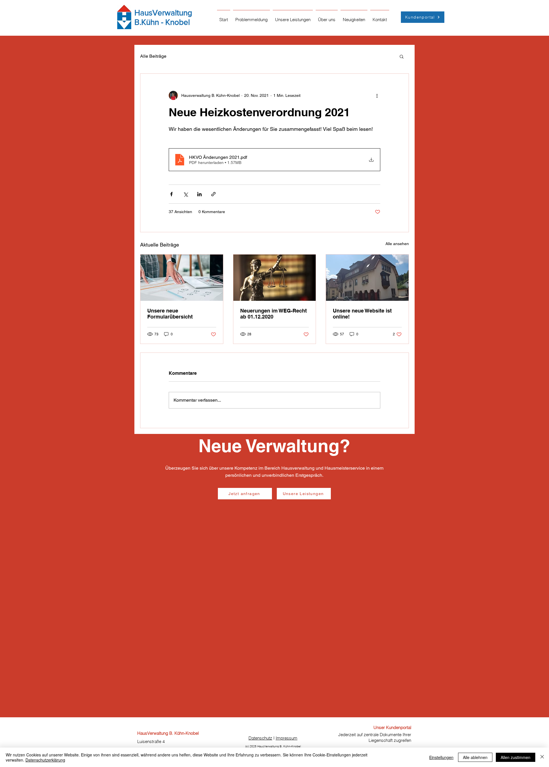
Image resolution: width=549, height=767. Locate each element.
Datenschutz (260, 738)
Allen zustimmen (515, 757)
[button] (251, 17)
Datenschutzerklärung (45, 760)
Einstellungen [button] (441, 757)
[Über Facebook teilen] (171, 194)
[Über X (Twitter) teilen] (185, 194)
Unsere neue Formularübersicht (170, 314)
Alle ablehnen (475, 757)
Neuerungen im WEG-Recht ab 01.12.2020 (273, 314)
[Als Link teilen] (213, 194)
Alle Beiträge (153, 56)
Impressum (286, 738)
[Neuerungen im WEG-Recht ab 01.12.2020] (274, 278)
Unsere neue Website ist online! (362, 314)
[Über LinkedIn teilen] (199, 194)
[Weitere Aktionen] (376, 95)
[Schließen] (542, 757)
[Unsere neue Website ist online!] (367, 278)
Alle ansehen (397, 243)
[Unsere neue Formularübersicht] (181, 278)
